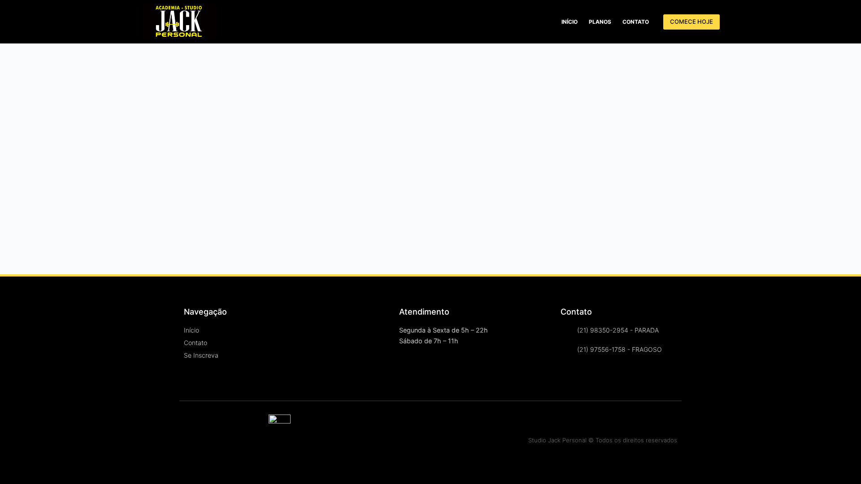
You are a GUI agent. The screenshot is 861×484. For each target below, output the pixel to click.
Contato (635, 21)
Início (569, 21)
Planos (600, 21)
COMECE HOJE (691, 21)
